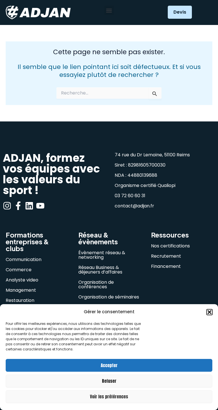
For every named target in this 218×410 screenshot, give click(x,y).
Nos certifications (170, 246)
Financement (166, 266)
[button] (209, 312)
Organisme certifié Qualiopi (145, 185)
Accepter (109, 365)
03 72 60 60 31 (130, 195)
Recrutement (166, 256)
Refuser (109, 381)
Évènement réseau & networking (101, 254)
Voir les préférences (109, 396)
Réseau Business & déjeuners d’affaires (100, 269)
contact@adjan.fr (134, 206)
